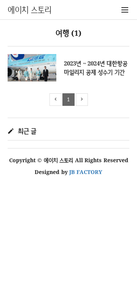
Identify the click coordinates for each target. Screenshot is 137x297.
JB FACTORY (85, 172)
